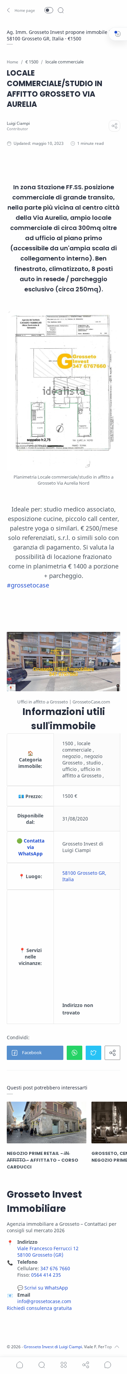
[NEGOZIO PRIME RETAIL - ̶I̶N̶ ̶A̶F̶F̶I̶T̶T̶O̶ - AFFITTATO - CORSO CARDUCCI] (46, 1122)
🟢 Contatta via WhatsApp (30, 847)
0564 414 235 (46, 1275)
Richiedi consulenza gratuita (39, 1308)
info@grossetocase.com (44, 1301)
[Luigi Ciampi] (18, 123)
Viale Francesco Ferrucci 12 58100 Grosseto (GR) (48, 1251)
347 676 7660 (55, 1268)
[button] (21, 10)
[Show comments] (107, 1365)
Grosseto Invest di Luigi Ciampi (53, 1347)
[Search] (60, 10)
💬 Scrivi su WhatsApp (42, 1287)
